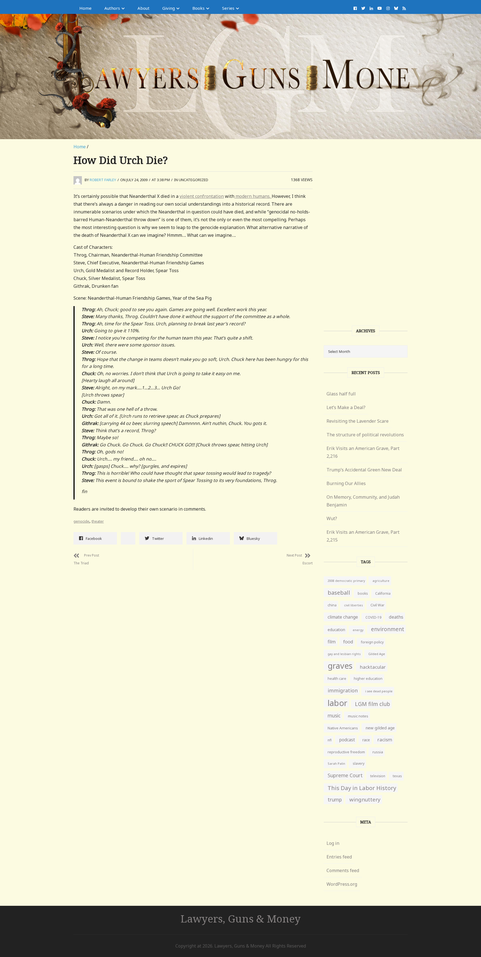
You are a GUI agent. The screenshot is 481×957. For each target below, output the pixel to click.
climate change (343, 617)
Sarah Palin (336, 763)
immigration (343, 690)
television (377, 776)
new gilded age (380, 727)
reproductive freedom (346, 751)
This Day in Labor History (362, 788)
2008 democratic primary (346, 581)
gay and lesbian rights (344, 654)
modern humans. (253, 196)
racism (384, 739)
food (348, 642)
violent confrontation (202, 196)
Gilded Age (376, 654)
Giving (168, 8)
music (334, 715)
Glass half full (341, 394)
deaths (396, 617)
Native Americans (343, 727)
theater (98, 521)
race (366, 739)
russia (377, 751)
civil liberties (353, 605)
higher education (368, 678)
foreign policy (372, 642)
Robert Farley (103, 179)
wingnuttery (365, 799)
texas (397, 776)
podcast (347, 740)
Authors (112, 8)
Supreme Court (345, 775)
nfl (330, 740)
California (383, 593)
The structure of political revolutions (365, 435)
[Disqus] (193, 639)
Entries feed (339, 857)
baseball (339, 592)
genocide (81, 521)
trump (335, 799)
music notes (358, 716)
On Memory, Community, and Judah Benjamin (363, 501)
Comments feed (343, 870)
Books (198, 8)
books (363, 593)
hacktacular (373, 667)
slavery (358, 763)
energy (358, 630)
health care (337, 678)
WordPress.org (342, 884)
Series (228, 8)
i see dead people (378, 691)
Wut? (332, 518)
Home (85, 8)
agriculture (380, 581)
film (332, 641)
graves (340, 665)
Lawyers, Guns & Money (241, 918)
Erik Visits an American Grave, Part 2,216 (363, 452)
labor (337, 702)
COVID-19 (373, 617)
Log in (333, 843)
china (332, 605)
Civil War (377, 605)
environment (387, 629)
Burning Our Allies (346, 483)
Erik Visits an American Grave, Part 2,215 (363, 536)
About (143, 8)
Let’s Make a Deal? (346, 407)
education (336, 629)
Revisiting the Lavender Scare (358, 421)
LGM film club (372, 704)
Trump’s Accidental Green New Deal (364, 470)
